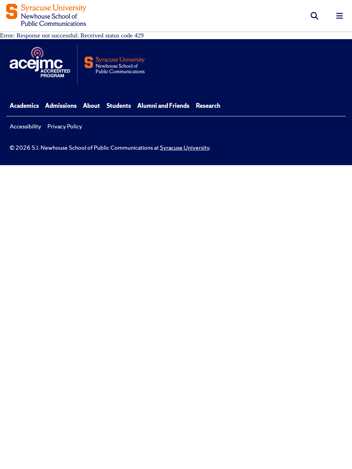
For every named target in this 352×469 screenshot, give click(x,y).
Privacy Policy (64, 126)
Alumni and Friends (163, 106)
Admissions (61, 106)
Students (119, 106)
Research (208, 106)
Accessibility (25, 126)
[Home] (46, 15)
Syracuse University (184, 147)
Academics (24, 106)
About (91, 106)
